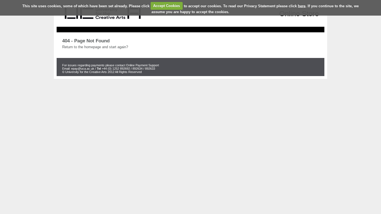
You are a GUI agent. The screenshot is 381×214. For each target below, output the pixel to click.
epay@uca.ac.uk (82, 68)
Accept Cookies (166, 6)
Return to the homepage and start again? (95, 47)
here (301, 6)
